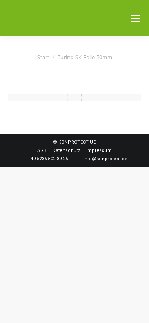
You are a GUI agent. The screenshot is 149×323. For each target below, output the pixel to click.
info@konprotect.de (105, 159)
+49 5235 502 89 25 (48, 159)
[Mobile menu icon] (136, 18)
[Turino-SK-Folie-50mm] (74, 97)
